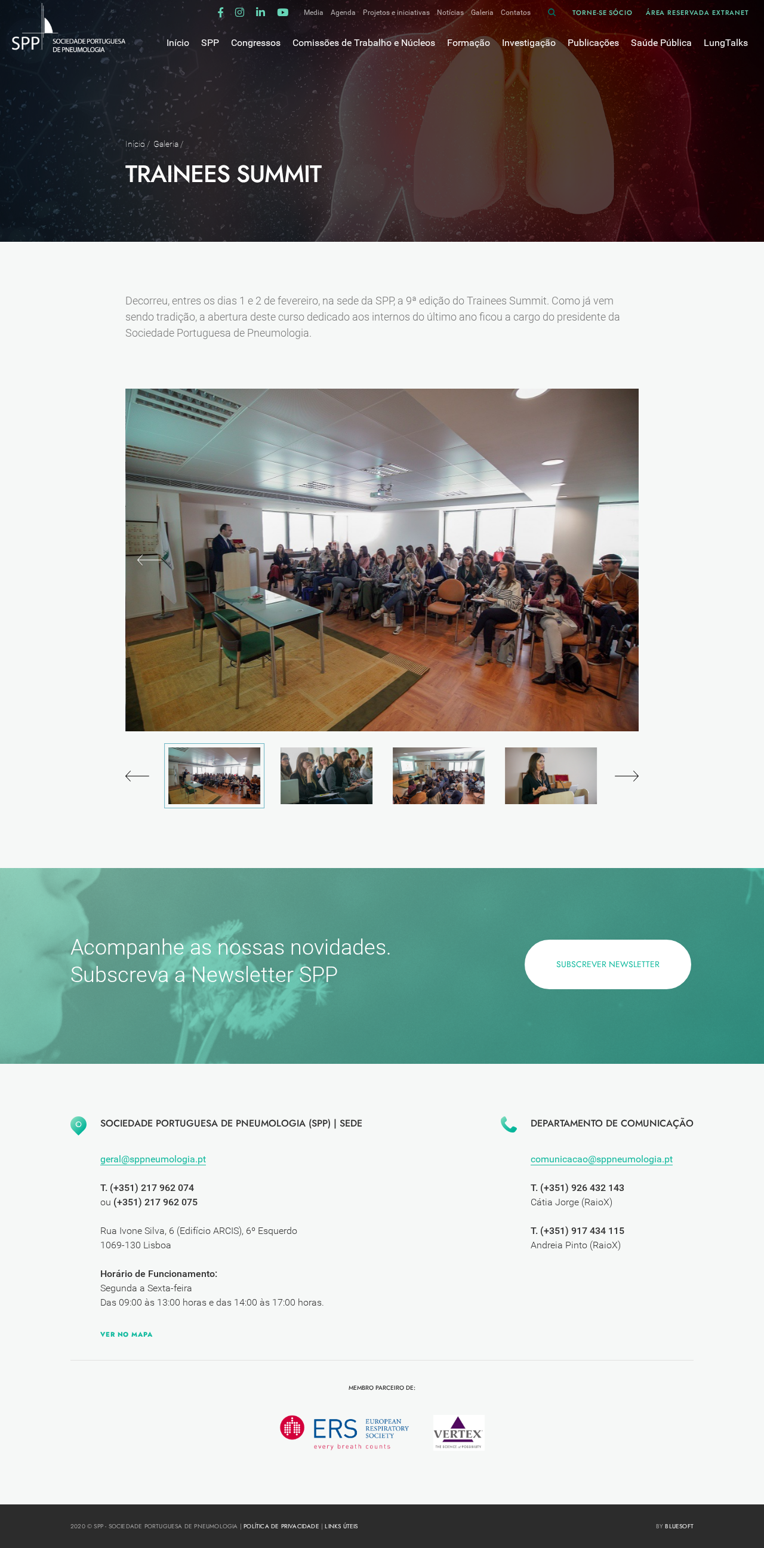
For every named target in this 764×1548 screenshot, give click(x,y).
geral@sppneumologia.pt (153, 1159)
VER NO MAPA (126, 1334)
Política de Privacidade (281, 1526)
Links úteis (341, 1526)
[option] (382, 560)
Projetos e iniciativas (396, 12)
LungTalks (726, 42)
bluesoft (679, 1526)
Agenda (343, 12)
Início (135, 144)
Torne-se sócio (602, 12)
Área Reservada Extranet (697, 12)
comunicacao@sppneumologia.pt (602, 1159)
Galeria (482, 12)
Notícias (450, 12)
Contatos (516, 12)
